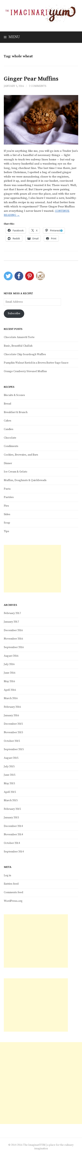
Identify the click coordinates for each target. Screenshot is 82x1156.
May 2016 (9, 681)
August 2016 (11, 656)
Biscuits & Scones (14, 395)
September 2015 (14, 749)
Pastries (9, 497)
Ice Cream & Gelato (15, 471)
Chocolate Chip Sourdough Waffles (25, 354)
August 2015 (11, 758)
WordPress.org (13, 901)
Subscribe (14, 313)
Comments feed (13, 892)
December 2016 (13, 630)
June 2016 (9, 673)
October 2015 (12, 741)
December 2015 (13, 724)
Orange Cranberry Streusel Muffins (25, 371)
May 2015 (9, 783)
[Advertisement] (32, 568)
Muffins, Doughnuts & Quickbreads (25, 480)
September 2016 (14, 647)
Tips (6, 531)
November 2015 (13, 732)
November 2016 (13, 638)
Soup (7, 522)
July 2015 (9, 766)
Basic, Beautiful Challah (18, 346)
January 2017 (11, 622)
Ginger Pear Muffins (31, 78)
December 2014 (13, 826)
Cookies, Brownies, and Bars (21, 454)
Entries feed (11, 884)
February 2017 (12, 613)
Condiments (11, 446)
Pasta (7, 489)
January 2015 (11, 817)
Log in (7, 875)
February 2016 (12, 707)
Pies (6, 506)
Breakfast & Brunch (15, 412)
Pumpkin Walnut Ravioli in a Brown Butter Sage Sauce (36, 363)
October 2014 (12, 843)
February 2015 (12, 809)
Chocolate (10, 438)
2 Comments (37, 86)
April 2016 (10, 690)
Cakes (7, 420)
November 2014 (13, 834)
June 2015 (9, 775)
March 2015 (11, 800)
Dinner (8, 463)
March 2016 (11, 698)
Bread (7, 403)
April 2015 (10, 792)
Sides (7, 514)
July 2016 (9, 664)
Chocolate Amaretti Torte (19, 337)
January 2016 (11, 715)
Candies (8, 429)
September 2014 (14, 851)
